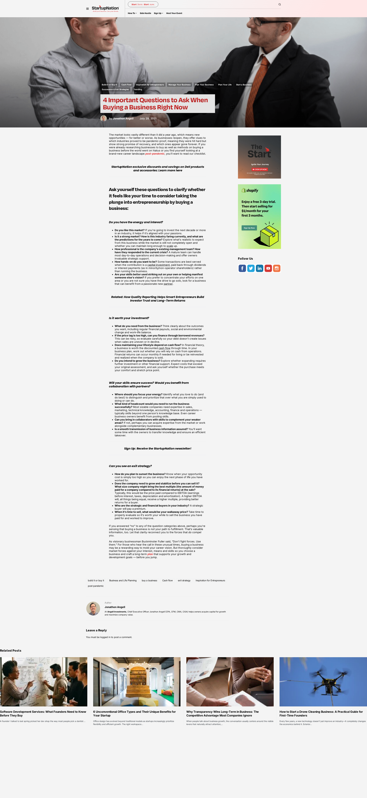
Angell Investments (116, 611)
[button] (87, 8)
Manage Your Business (179, 84)
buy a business (149, 580)
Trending (137, 89)
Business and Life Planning (123, 580)
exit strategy (184, 580)
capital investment (158, 264)
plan (150, 554)
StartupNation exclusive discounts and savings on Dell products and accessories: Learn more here (157, 168)
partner (168, 283)
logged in (105, 637)
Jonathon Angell (115, 607)
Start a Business (244, 84)
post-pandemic (155, 153)
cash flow (164, 348)
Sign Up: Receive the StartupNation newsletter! (157, 449)
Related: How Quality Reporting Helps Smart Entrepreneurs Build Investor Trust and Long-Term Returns (157, 299)
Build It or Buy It (109, 84)
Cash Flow (126, 84)
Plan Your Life (225, 84)
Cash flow (167, 580)
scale (170, 245)
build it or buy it (96, 580)
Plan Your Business (204, 84)
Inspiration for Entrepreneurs (150, 84)
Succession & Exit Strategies (115, 89)
